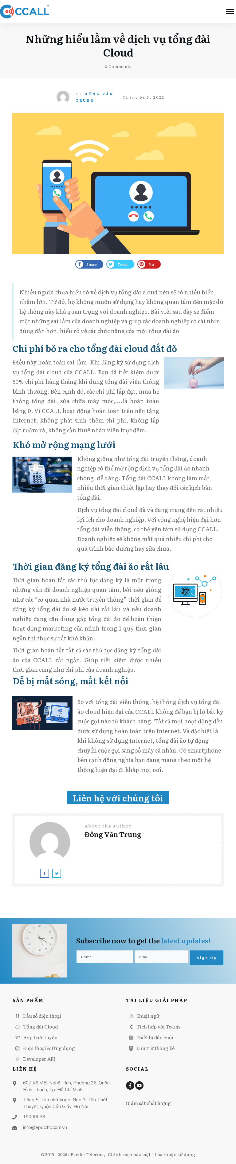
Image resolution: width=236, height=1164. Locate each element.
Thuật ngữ (147, 1015)
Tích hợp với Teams (158, 1026)
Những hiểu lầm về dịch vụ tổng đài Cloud (118, 45)
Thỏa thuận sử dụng (173, 1154)
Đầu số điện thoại (42, 1015)
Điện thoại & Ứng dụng (49, 1048)
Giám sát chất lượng (148, 1103)
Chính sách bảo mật (129, 1154)
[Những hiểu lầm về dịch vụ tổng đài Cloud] (118, 183)
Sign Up (207, 958)
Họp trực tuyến (40, 1037)
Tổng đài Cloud (40, 1026)
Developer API (39, 1058)
